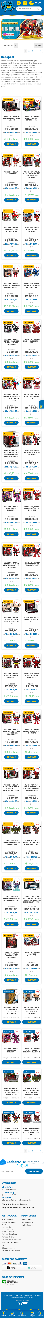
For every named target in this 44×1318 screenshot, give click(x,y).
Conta (3, 1316)
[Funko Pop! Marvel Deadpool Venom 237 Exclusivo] (31, 456)
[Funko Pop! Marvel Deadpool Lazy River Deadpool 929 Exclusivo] (11, 735)
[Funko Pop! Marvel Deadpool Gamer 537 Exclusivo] (31, 735)
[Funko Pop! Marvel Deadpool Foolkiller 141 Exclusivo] (31, 289)
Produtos (12, 1316)
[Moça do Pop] (8, 6)
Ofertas (40, 1316)
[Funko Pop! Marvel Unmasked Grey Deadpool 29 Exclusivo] (31, 1006)
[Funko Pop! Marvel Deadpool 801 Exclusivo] (11, 512)
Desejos (32, 1316)
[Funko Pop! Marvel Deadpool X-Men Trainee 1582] (11, 679)
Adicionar (11, 144)
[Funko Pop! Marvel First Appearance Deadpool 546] (31, 568)
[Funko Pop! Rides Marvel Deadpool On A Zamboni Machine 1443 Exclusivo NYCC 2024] (31, 902)
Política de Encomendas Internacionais (8, 1229)
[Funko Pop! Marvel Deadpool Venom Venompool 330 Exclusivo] (11, 345)
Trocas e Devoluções (10, 1242)
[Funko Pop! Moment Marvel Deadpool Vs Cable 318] (11, 122)
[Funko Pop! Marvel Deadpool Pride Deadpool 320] (31, 122)
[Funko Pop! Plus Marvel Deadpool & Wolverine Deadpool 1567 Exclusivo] (31, 791)
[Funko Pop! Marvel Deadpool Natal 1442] (31, 958)
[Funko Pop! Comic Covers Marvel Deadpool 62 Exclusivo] (11, 958)
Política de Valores (9, 1234)
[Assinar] (34, 1171)
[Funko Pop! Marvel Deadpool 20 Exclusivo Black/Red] (31, 1046)
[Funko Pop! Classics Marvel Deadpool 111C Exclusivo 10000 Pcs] (31, 1127)
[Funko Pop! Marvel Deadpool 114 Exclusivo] (31, 233)
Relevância (7, 45)
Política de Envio (8, 1237)
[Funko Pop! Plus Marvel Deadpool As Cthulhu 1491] (11, 846)
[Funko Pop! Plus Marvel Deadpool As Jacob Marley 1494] (11, 902)
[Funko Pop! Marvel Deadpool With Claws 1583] (31, 679)
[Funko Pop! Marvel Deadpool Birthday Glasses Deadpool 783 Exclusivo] (11, 400)
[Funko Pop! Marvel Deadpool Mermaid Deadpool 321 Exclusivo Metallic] (11, 791)
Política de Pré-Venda (11, 1251)
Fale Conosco (7, 1219)
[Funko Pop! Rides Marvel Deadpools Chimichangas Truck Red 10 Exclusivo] (11, 1087)
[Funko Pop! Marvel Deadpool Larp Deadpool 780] (11, 233)
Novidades (22, 1316)
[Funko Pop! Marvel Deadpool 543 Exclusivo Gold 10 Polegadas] (11, 1006)
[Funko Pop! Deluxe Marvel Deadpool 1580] (31, 623)
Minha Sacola (27, 1225)
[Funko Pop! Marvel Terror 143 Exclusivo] (11, 1046)
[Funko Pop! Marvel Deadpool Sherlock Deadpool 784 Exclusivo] (31, 178)
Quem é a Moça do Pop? (10, 1223)
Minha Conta (27, 1219)
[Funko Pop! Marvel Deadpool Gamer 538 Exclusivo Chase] (11, 289)
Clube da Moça (8, 1248)
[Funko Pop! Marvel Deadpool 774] (11, 178)
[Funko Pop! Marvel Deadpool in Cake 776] (31, 400)
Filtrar (37, 45)
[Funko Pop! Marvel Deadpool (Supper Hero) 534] (31, 512)
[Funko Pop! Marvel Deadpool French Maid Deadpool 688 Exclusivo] (11, 568)
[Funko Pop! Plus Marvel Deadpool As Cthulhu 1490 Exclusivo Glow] (31, 1087)
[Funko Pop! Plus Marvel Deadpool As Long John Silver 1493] (11, 1127)
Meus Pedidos (27, 1222)
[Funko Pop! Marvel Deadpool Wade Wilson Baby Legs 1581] (11, 623)
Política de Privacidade (11, 1240)
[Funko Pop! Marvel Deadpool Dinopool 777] (31, 345)
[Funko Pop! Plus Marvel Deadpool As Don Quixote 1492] (31, 846)
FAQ (3, 1245)
